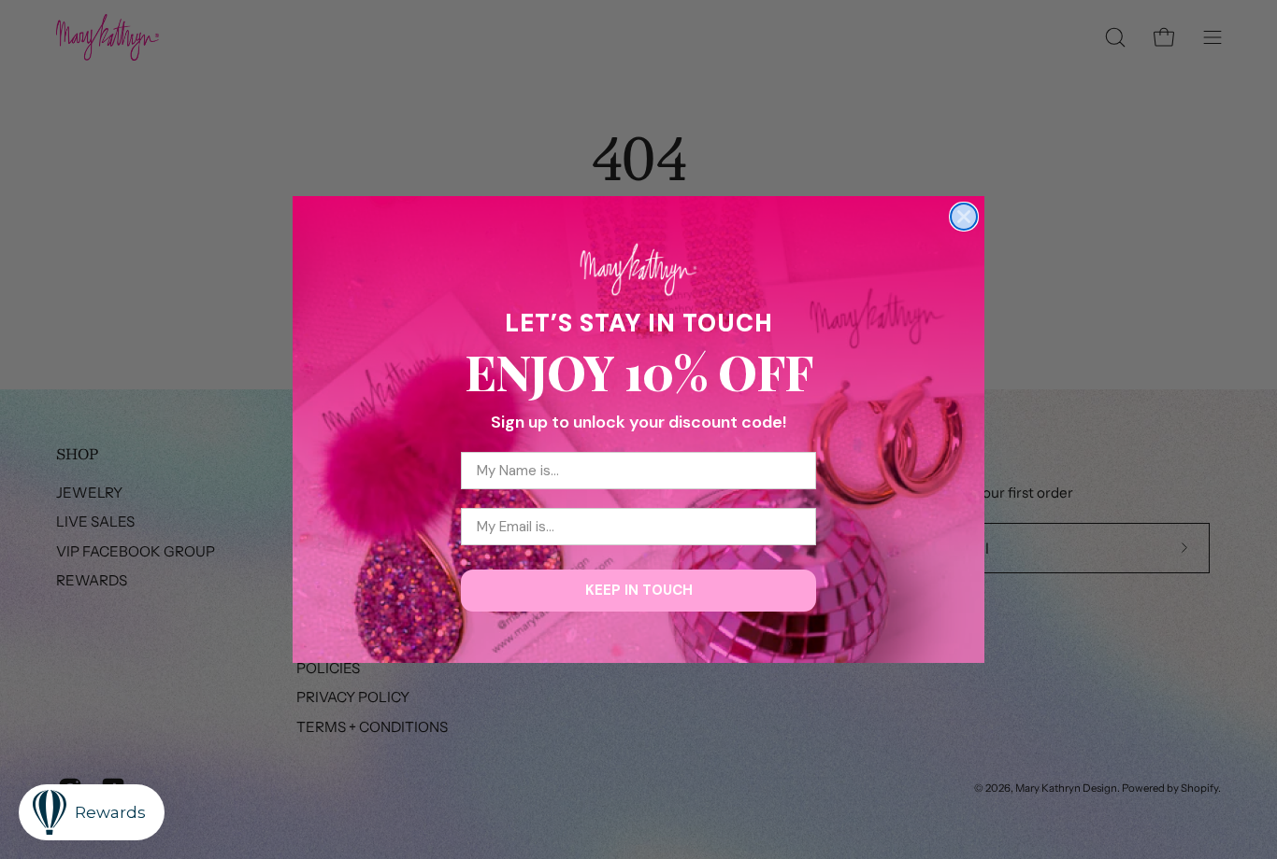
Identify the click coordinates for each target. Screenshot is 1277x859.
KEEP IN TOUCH (639, 590)
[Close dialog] (964, 217)
